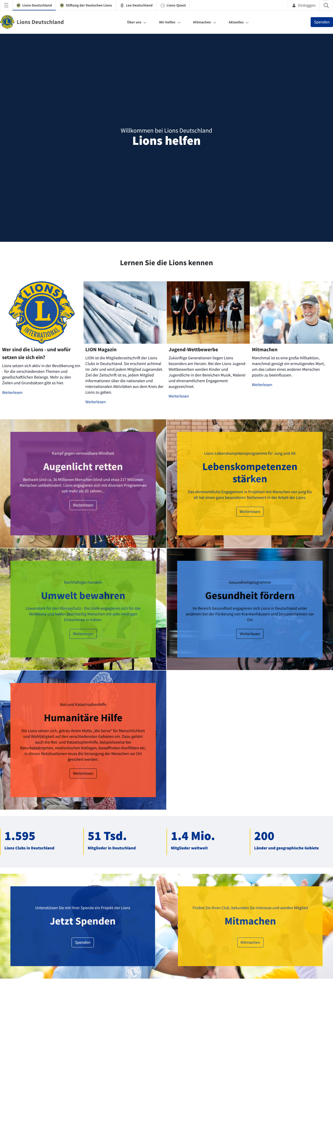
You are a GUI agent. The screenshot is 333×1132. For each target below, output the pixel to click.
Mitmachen (202, 22)
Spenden (322, 22)
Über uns (134, 22)
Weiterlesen (12, 550)
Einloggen (307, 5)
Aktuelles (236, 22)
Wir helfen (167, 22)
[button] (197, 373)
